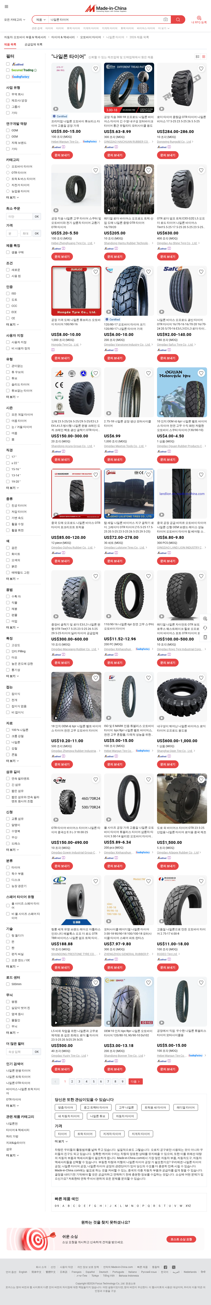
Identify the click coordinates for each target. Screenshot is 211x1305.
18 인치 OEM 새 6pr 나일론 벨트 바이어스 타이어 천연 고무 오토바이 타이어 (76, 728)
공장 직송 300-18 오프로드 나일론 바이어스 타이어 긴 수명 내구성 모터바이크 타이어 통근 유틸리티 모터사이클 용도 (129, 121)
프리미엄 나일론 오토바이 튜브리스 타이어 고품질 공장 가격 (75, 123)
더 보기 (59, 1141)
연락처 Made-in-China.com (118, 1266)
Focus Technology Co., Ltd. (110, 1283)
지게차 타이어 (91, 28)
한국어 (164, 1271)
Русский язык (149, 1271)
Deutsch (103, 1271)
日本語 (63, 1271)
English (23, 1271)
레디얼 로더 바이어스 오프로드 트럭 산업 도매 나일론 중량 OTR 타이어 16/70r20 (128, 222)
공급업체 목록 (33, 44)
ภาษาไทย (82, 1275)
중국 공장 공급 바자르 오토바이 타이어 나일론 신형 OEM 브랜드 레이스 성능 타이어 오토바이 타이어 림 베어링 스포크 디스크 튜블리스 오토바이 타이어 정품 (181, 527)
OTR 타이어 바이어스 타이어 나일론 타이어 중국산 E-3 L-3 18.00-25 (75, 830)
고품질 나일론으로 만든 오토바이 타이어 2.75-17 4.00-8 (181, 931)
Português (118, 1271)
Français (76, 1271)
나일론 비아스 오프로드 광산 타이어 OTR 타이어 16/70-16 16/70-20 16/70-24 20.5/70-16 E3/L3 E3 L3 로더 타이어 (181, 324)
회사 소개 (41, 1266)
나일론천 (12, 1123)
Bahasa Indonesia (129, 1275)
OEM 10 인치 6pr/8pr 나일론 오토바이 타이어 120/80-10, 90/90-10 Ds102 (128, 1033)
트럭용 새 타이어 (155, 1107)
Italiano (132, 1271)
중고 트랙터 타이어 (96, 1107)
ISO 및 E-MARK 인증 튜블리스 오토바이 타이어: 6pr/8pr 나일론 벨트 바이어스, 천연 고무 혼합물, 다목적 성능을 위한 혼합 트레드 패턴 (129, 730)
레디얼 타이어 (186, 1107)
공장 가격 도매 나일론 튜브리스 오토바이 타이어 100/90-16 (76, 322)
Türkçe (95, 1275)
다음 (134, 1081)
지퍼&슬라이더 (15, 1143)
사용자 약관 (66, 1266)
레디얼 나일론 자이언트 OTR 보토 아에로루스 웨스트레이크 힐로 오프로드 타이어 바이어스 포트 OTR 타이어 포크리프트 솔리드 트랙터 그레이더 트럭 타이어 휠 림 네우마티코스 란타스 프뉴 (181, 628)
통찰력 (155, 1266)
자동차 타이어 (125, 1116)
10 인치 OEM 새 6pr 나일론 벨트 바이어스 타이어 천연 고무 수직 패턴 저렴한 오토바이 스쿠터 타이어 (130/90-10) (182, 425)
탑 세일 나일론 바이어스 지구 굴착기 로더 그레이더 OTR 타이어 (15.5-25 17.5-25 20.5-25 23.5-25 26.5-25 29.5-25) (129, 527)
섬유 (9, 1149)
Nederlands (190, 1271)
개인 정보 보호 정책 (88, 1266)
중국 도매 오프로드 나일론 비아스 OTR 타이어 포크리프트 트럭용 (75, 525)
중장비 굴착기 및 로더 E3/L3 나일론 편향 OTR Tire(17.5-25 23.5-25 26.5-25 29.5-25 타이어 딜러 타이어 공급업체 (75, 628)
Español (90, 1271)
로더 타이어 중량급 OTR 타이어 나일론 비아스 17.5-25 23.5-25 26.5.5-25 (181, 119)
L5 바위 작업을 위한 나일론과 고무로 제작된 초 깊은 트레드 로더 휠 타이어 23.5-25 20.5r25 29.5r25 (74, 1035)
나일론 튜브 (97, 1116)
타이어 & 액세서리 (17, 1130)
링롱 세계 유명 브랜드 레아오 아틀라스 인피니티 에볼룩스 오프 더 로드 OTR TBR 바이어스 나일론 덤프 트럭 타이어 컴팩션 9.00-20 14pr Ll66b (76, 933)
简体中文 (36, 1271)
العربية (176, 1271)
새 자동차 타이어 (69, 1116)
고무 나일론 (126, 1107)
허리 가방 (12, 1136)
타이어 (49, 28)
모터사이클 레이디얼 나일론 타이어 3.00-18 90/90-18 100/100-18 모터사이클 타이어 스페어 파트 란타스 (128, 933)
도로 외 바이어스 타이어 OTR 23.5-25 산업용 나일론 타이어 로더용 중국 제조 (181, 830)
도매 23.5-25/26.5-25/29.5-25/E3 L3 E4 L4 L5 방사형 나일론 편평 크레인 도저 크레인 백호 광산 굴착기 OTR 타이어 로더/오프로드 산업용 (76, 425)
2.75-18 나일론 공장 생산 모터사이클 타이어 (127, 423)
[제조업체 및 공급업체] (105, 8)
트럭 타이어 (73, 28)
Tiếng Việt (109, 1275)
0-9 (57, 1206)
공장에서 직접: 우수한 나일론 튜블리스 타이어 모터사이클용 (181, 1033)
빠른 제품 (142, 1266)
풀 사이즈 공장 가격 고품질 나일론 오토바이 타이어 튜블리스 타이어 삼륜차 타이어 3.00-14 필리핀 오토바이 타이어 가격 (129, 832)
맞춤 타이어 (65, 1107)
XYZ (188, 1206)
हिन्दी (203, 1271)
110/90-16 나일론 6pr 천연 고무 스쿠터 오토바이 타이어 (129, 626)
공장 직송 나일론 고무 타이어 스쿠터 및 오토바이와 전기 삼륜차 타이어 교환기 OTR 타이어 (76, 222)
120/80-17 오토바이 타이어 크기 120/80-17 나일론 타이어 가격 (124, 326)
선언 (53, 1266)
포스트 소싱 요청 (181, 1239)
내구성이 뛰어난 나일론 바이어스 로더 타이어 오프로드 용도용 (181, 728)
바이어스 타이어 (146, 28)
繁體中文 (51, 1271)
